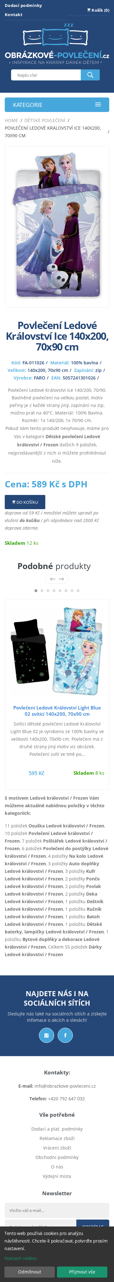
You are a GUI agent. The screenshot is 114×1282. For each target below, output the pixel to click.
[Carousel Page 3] (48, 590)
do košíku (30, 520)
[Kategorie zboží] (98, 105)
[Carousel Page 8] (78, 590)
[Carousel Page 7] (72, 590)
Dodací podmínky (23, 5)
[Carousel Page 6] (66, 590)
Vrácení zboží (57, 1148)
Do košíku (27, 502)
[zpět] (52, 579)
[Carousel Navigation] (57, 579)
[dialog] (57, 1254)
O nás (57, 1167)
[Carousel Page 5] (60, 590)
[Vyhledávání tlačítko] (90, 74)
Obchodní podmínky (57, 1157)
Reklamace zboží (57, 1138)
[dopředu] (61, 579)
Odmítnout (29, 1272)
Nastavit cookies (20, 1258)
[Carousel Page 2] (42, 590)
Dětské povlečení (44, 120)
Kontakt (13, 14)
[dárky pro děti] (57, 65)
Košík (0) (100, 10)
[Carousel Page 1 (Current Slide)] (36, 590)
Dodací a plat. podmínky (57, 1129)
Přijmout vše (82, 1272)
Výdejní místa (57, 1176)
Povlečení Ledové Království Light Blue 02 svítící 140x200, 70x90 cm (57, 710)
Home (11, 120)
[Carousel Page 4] (54, 590)
